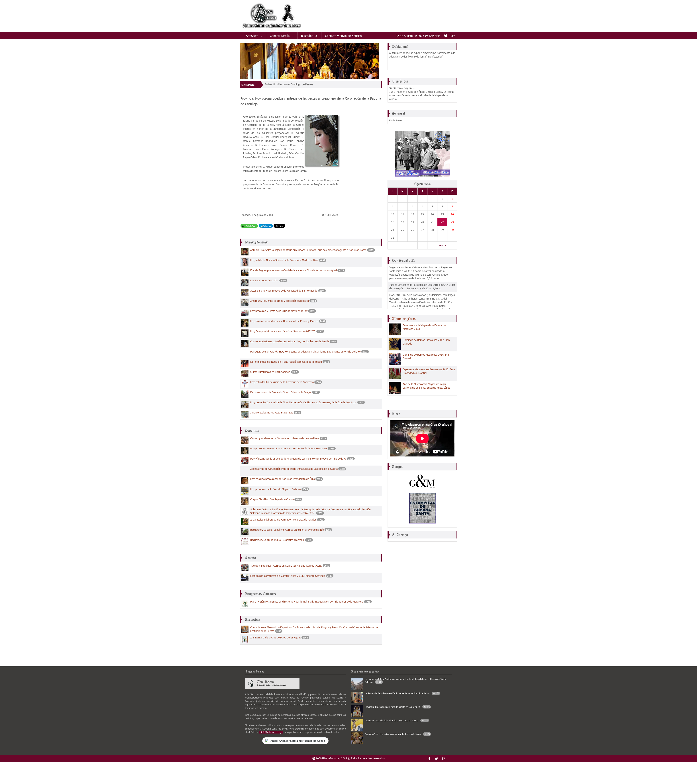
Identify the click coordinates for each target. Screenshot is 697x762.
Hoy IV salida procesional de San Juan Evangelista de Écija (282, 479)
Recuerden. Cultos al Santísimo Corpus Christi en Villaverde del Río (287, 529)
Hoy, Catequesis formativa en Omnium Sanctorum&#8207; (283, 331)
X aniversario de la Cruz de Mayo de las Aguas (275, 637)
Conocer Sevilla (280, 36)
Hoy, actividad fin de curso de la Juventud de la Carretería (282, 382)
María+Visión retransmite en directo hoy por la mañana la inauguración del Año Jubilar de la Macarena (306, 601)
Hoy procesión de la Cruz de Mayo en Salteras (275, 489)
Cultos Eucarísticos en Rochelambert (270, 372)
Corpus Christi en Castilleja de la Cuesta (272, 499)
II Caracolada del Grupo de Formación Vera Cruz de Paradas (283, 519)
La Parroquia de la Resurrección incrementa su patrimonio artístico (402, 693)
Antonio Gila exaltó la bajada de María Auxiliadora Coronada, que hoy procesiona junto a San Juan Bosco (308, 250)
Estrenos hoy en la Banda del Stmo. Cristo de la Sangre (280, 392)
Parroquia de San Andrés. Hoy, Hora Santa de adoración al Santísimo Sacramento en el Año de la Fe (305, 351)
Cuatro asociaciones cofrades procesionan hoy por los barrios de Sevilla (289, 341)
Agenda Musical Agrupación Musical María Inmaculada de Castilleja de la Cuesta (294, 468)
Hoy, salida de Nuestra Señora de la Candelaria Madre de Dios (284, 260)
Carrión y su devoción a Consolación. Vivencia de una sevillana (284, 438)
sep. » (442, 245)
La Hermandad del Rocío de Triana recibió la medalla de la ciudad (286, 361)
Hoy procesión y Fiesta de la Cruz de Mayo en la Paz (279, 311)
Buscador (307, 36)
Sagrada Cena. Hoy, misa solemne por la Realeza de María (397, 734)
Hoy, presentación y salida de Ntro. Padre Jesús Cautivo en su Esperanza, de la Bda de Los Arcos (303, 402)
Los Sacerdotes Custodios (264, 280)
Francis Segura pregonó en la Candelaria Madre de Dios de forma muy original (293, 270)
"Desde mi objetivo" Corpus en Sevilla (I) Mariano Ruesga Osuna (286, 565)
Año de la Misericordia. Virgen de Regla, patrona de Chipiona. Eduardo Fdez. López (426, 385)
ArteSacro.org (333, 758)
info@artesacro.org (271, 732)
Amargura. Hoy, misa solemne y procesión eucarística (279, 300)
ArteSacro (252, 36)
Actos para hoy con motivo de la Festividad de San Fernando (283, 290)
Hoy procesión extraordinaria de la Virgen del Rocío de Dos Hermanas (288, 448)
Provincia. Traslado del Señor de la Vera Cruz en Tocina (396, 720)
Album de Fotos (404, 319)
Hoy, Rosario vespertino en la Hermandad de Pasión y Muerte (284, 321)
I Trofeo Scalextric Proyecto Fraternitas (271, 412)
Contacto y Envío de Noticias (343, 36)
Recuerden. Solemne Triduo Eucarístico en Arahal (277, 540)
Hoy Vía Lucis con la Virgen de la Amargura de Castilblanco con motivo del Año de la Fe (298, 458)
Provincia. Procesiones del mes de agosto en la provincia (397, 706)
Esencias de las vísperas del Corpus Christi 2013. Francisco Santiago (287, 575)
